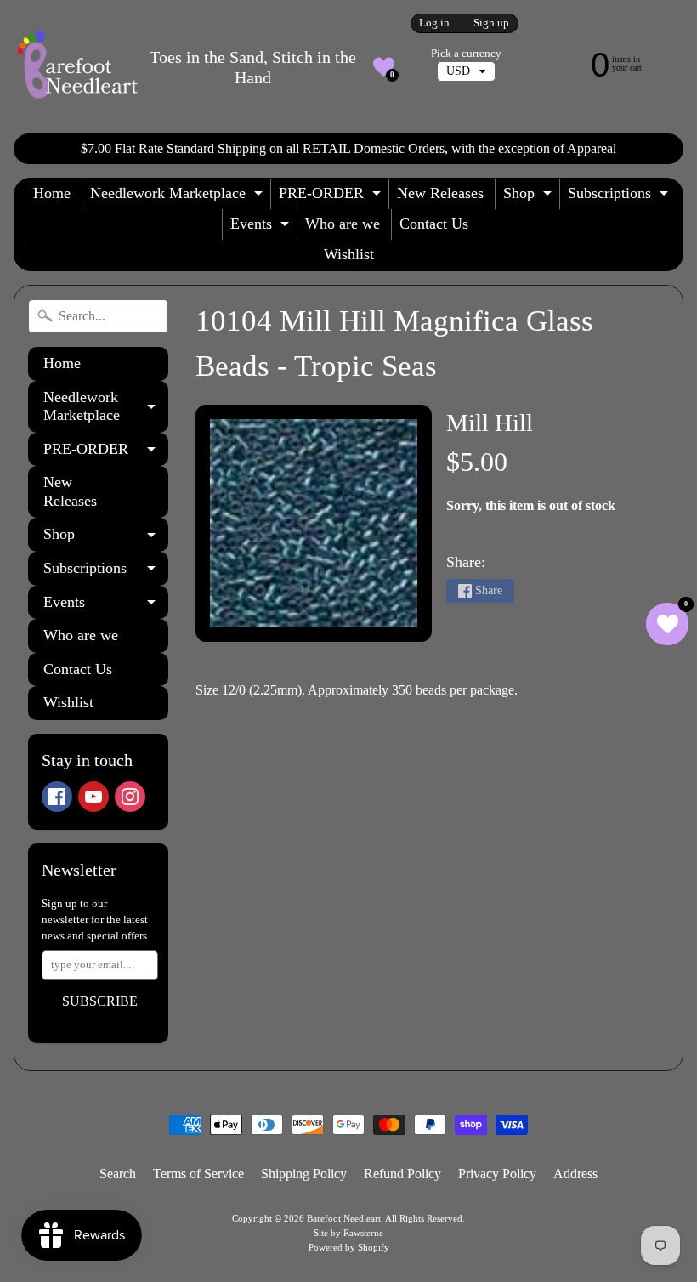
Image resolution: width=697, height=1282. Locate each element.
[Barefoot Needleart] (77, 67)
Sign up (491, 23)
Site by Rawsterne (348, 1233)
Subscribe (100, 1001)
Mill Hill (489, 422)
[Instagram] (130, 796)
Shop (529, 196)
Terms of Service (198, 1173)
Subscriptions (620, 196)
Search (117, 1173)
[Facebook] (57, 796)
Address (575, 1173)
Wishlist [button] (349, 254)
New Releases (440, 192)
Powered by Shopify (349, 1247)
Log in (434, 23)
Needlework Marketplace (178, 196)
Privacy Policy (497, 1173)
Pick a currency (466, 54)
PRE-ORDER (332, 196)
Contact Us (434, 223)
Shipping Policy (304, 1173)
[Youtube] (93, 796)
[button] (383, 66)
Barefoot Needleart (344, 1218)
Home (52, 192)
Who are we (342, 223)
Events (261, 227)
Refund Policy (402, 1173)
